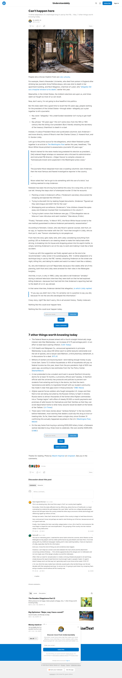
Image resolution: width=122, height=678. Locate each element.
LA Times (48, 407)
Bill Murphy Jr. (37, 20)
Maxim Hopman (58, 456)
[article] (61, 603)
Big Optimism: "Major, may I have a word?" (46, 612)
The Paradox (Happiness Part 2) (41, 598)
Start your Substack (56, 670)
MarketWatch (37, 371)
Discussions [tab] (42, 593)
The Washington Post (56, 144)
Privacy (63, 665)
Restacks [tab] (40, 485)
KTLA (55, 356)
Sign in (116, 3)
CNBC (34, 431)
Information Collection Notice (60, 655)
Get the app (69, 670)
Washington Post (84, 419)
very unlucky (65, 77)
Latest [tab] (35, 593)
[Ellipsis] (92, 501)
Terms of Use (69, 653)
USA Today (66, 345)
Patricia (34, 535)
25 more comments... (34, 584)
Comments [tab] (33, 485)
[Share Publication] (100, 3)
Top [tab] (31, 593)
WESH (34, 422)
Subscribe (107, 3)
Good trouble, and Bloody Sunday (38, 615)
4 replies (36, 576)
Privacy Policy (74, 655)
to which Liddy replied (83, 288)
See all (32, 638)
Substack (52, 674)
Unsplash (71, 456)
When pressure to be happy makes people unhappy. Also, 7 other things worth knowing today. (52, 602)
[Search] (96, 3)
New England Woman (39, 502)
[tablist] (36, 485)
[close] (78, 627)
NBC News (79, 388)
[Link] (26, 334)
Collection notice (76, 665)
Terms (68, 665)
